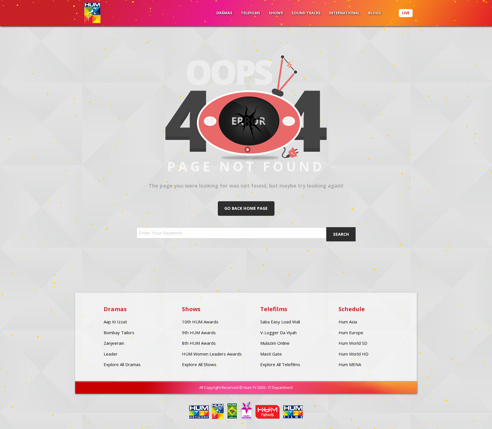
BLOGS (374, 12)
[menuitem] (224, 13)
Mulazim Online (275, 343)
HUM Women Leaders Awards (212, 354)
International (344, 12)
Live (405, 12)
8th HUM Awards (199, 343)
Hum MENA (350, 364)
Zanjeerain (114, 343)
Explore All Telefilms (280, 364)
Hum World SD (353, 343)
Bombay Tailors (119, 332)
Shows (276, 12)
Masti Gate (271, 354)
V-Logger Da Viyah (278, 332)
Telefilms (250, 12)
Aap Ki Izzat (115, 322)
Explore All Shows (199, 364)
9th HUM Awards (199, 332)
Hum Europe (351, 332)
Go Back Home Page (246, 208)
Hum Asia (348, 322)
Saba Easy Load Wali (280, 322)
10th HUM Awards (200, 322)
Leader (111, 354)
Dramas (224, 12)
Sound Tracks (306, 12)
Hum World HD (353, 354)
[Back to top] (473, 416)
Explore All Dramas (122, 364)
